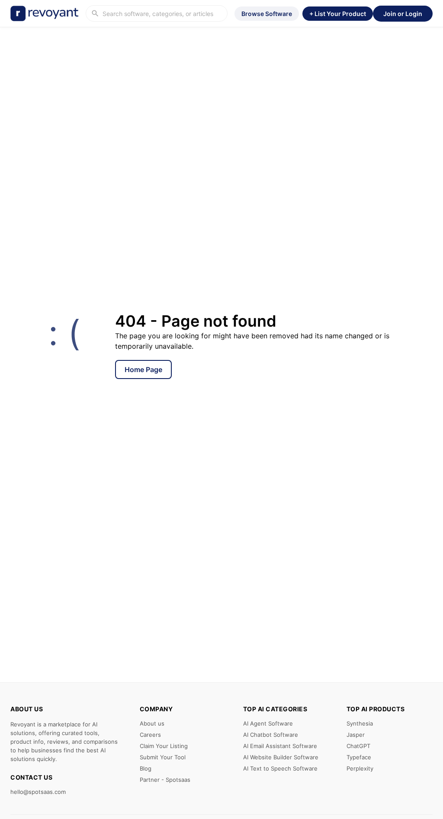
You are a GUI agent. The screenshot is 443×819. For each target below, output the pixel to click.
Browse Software (266, 13)
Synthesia (360, 723)
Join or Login (402, 13)
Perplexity (360, 768)
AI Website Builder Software (280, 757)
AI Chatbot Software (270, 734)
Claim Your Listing (164, 745)
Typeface (359, 757)
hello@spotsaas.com (38, 791)
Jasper (356, 734)
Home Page (143, 369)
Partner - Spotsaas (165, 779)
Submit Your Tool (163, 757)
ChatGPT (358, 745)
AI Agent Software (268, 723)
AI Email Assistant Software (280, 745)
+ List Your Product (337, 13)
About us (152, 723)
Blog (145, 768)
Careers (150, 734)
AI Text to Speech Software (280, 768)
